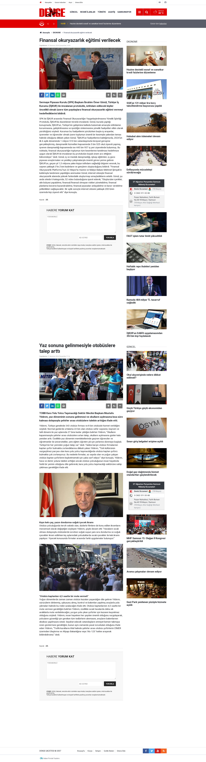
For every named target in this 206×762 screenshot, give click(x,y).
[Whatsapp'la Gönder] (57, 95)
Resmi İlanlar (87, 12)
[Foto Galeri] (165, 2)
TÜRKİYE (102, 12)
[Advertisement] (81, 277)
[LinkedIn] (52, 95)
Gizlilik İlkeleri (109, 751)
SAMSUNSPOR (124, 12)
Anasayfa (46, 33)
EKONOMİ (57, 33)
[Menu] (139, 12)
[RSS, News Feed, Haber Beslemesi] (164, 751)
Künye (90, 751)
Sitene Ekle (79, 2)
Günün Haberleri (60, 2)
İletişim (98, 751)
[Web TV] (159, 2)
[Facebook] (41, 95)
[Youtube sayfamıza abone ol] (158, 751)
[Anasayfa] (40, 2)
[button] (108, 95)
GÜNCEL (74, 12)
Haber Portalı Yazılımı (51, 758)
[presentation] (48, 23)
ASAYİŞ (111, 12)
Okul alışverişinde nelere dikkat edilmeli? (87, 24)
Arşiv (70, 2)
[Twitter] (47, 95)
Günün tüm (158, 24)
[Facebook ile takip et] (146, 751)
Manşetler (48, 2)
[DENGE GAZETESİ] (52, 12)
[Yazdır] (63, 95)
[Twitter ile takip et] (152, 751)
